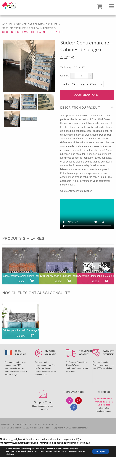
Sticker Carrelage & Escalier (37, 24)
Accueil (7, 24)
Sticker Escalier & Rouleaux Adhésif (27, 28)
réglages (10, 454)
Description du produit (80, 107)
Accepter (100, 451)
